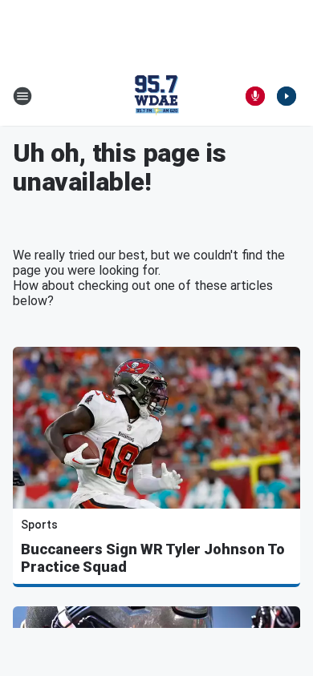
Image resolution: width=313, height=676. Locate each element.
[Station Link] (156, 96)
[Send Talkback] (255, 96)
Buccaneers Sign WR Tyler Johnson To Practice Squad (153, 558)
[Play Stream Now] (286, 96)
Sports (39, 524)
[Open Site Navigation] (22, 96)
